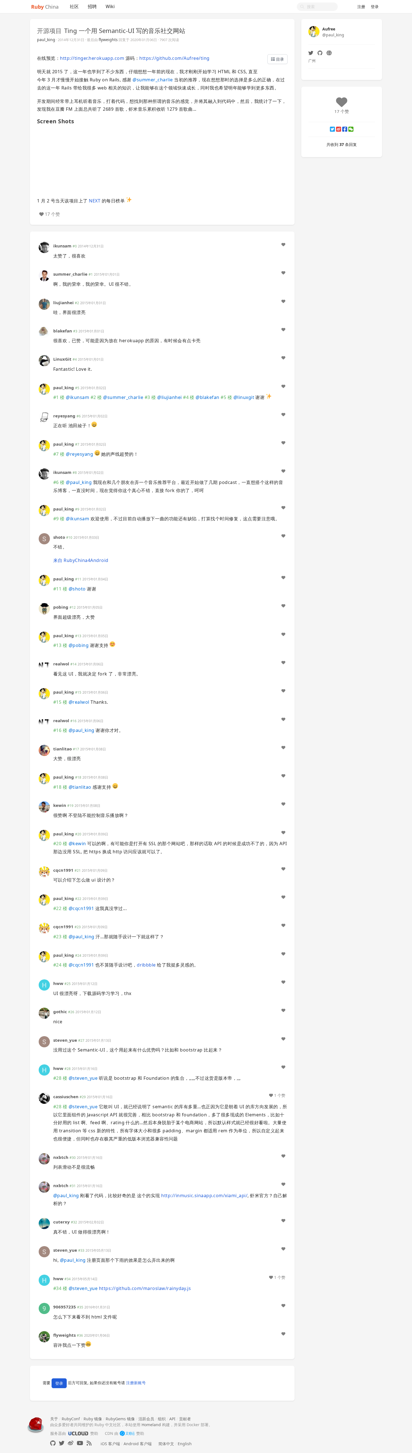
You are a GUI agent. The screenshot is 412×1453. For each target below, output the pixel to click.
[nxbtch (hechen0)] (44, 1158)
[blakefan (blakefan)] (44, 332)
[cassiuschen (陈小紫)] (44, 1097)
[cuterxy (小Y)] (44, 1223)
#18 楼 (60, 787)
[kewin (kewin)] (44, 806)
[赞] (283, 244)
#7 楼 (59, 454)
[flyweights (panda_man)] (44, 1336)
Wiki (110, 6)
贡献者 (185, 1418)
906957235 (64, 1307)
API (172, 1418)
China (45, 6)
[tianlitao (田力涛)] (44, 750)
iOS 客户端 (110, 1443)
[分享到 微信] (350, 129)
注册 (361, 6)
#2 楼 (96, 397)
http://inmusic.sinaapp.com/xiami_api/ (204, 1195)
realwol (61, 664)
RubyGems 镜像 (120, 1418)
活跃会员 (146, 1418)
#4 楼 (189, 397)
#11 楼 (60, 589)
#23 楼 (60, 937)
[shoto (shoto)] (44, 538)
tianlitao (62, 749)
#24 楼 (60, 965)
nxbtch (60, 1157)
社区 (74, 6)
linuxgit (243, 397)
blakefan (62, 331)
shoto (59, 537)
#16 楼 (60, 730)
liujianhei (63, 302)
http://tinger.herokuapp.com (92, 58)
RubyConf (71, 1418)
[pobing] (44, 608)
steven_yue (65, 1040)
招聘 (92, 6)
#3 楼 (150, 397)
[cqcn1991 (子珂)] (44, 871)
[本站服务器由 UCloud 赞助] (78, 1433)
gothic (60, 1011)
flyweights (108, 39)
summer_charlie (153, 80)
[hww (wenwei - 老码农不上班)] (44, 984)
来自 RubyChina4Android (80, 560)
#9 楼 (59, 519)
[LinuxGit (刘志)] (44, 360)
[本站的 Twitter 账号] (61, 1443)
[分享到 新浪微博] (338, 129)
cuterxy (61, 1222)
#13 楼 (60, 645)
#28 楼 (60, 1078)
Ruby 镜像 (93, 1418)
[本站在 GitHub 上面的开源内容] (52, 1443)
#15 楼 (60, 702)
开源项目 (49, 30)
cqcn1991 (63, 870)
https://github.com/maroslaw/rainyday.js (145, 1288)
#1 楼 (59, 397)
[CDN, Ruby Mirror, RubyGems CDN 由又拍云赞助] (127, 1433)
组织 (162, 1418)
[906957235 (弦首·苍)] (44, 1308)
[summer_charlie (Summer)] (44, 275)
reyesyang (64, 416)
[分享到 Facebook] (344, 129)
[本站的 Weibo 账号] (70, 1443)
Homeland (151, 1424)
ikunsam (62, 246)
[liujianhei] (44, 303)
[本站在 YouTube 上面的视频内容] (80, 1443)
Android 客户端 (138, 1443)
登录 (375, 6)
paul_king (46, 39)
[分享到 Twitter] (332, 129)
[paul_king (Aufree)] (44, 388)
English (185, 1443)
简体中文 (166, 1443)
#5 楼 (226, 397)
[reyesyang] (44, 417)
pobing (60, 607)
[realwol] (44, 665)
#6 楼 (59, 482)
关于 (54, 1418)
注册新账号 (136, 1382)
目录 (279, 59)
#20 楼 (60, 843)
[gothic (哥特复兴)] (44, 1012)
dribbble (146, 965)
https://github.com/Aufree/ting (174, 58)
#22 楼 (60, 908)
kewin (59, 805)
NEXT (94, 201)
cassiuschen (65, 1096)
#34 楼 (60, 1288)
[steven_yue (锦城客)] (44, 1041)
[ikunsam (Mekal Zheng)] (44, 247)
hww (58, 983)
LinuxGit (62, 359)
